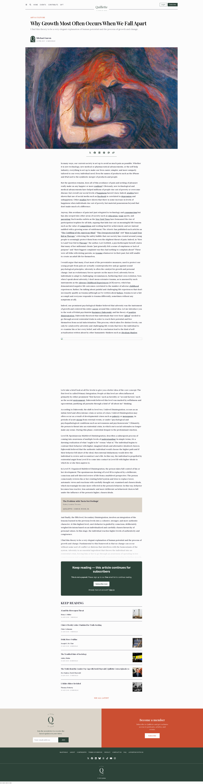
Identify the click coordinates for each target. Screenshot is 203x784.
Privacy (107, 752)
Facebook (101, 196)
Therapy (83, 243)
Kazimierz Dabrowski (102, 312)
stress (79, 419)
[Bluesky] (99, 758)
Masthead (64, 752)
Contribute (53, 5)
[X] (88, 758)
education (113, 216)
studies (130, 193)
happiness (102, 193)
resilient (98, 186)
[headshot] (32, 39)
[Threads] (103, 758)
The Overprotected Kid (108, 232)
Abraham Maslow (129, 332)
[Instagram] (115, 758)
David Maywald (75, 673)
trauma (99, 253)
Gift (62, 5)
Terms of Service (95, 752)
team (121, 216)
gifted (127, 315)
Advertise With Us (136, 752)
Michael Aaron (43, 38)
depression (126, 196)
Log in (163, 4)
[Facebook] (92, 758)
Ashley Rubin (65, 658)
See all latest (101, 698)
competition (85, 226)
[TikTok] (107, 758)
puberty (116, 416)
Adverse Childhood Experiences (93, 282)
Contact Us (116, 752)
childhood (134, 286)
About (72, 752)
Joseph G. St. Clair (67, 643)
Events (43, 5)
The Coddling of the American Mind (78, 232)
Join (63, 740)
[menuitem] (35, 4)
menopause (128, 416)
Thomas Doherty (67, 688)
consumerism (130, 212)
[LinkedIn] (96, 758)
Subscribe (172, 4)
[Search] (30, 5)
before (120, 293)
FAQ (125, 752)
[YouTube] (111, 758)
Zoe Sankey (65, 673)
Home (35, 5)
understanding (108, 439)
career (95, 309)
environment (79, 400)
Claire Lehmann (66, 629)
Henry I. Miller (66, 615)
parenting (65, 219)
